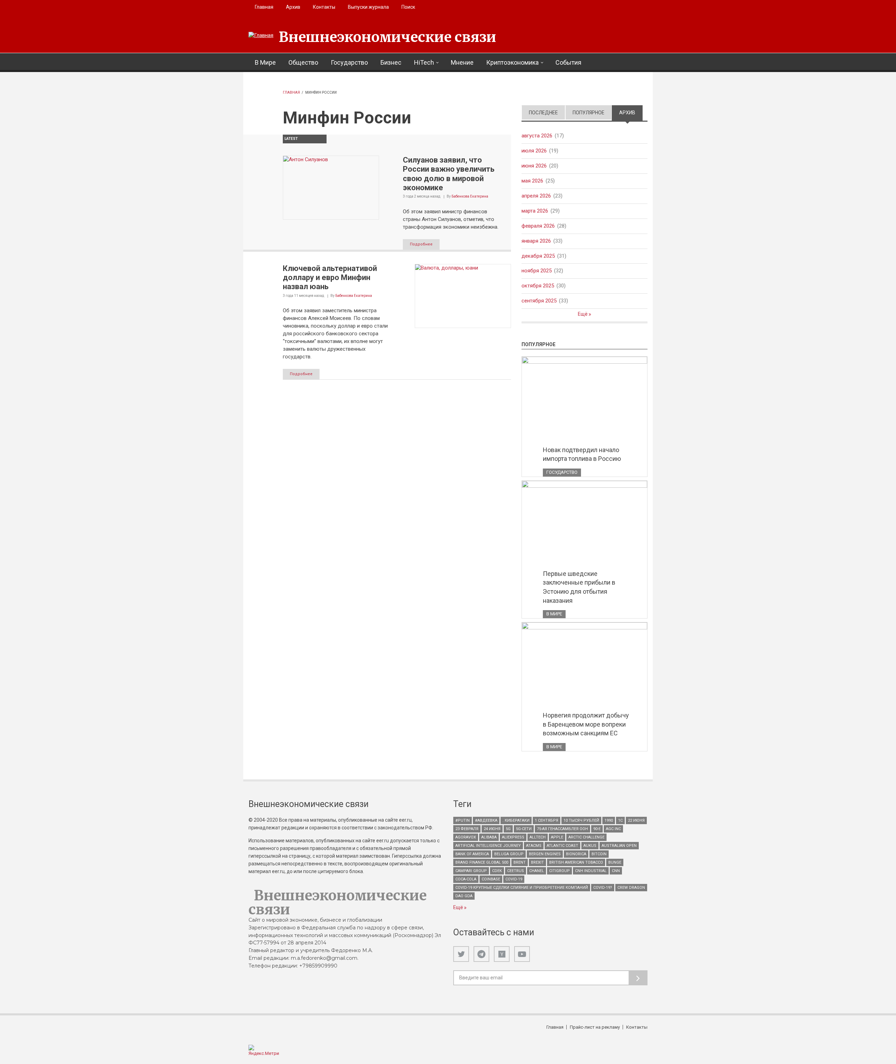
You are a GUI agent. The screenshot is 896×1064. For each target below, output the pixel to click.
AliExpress (513, 837)
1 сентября (546, 820)
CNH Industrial (591, 871)
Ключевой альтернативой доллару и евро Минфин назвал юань (330, 277)
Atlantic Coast (562, 845)
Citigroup (559, 871)
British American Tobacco (576, 862)
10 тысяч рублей (581, 820)
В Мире (265, 62)
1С (620, 820)
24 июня (492, 829)
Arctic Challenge (586, 837)
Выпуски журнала (368, 7)
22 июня (636, 820)
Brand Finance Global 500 (481, 862)
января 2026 (536, 241)
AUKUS (589, 845)
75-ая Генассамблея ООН (562, 829)
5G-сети (524, 829)
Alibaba (489, 837)
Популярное (588, 112)
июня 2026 (534, 166)
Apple (557, 837)
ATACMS (533, 845)
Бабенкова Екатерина (469, 196)
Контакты (324, 7)
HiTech (424, 62)
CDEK (497, 871)
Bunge (614, 862)
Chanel (536, 871)
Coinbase (491, 879)
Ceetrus (515, 871)
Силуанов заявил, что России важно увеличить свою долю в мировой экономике (449, 174)
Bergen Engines (545, 854)
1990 (608, 820)
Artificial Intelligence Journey (488, 845)
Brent (519, 862)
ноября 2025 (537, 270)
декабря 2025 (538, 256)
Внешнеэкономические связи (387, 37)
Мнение (462, 62)
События (568, 62)
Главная (264, 7)
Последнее (543, 112)
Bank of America (472, 854)
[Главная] (260, 36)
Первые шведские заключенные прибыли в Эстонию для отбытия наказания (579, 587)
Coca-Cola (465, 879)
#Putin (462, 820)
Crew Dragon (631, 887)
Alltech (538, 837)
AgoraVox (465, 837)
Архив (293, 7)
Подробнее (421, 244)
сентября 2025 (539, 301)
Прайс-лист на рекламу (595, 1027)
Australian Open (619, 845)
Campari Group (471, 871)
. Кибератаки (516, 820)
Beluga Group (509, 854)
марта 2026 (535, 211)
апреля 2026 (536, 196)
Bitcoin (599, 854)
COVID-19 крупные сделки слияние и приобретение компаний (521, 887)
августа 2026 (537, 136)
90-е (597, 829)
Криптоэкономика (512, 62)
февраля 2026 (538, 226)
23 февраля (466, 829)
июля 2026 (534, 151)
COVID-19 (513, 879)
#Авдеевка (486, 820)
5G (508, 829)
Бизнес (390, 62)
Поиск (408, 7)
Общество (303, 62)
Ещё (583, 314)
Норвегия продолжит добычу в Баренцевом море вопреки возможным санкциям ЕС (586, 724)
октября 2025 (538, 286)
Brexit (537, 862)
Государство (349, 62)
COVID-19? (602, 887)
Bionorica (576, 854)
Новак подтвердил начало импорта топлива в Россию (582, 454)
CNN (616, 871)
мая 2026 (532, 181)
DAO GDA (463, 896)
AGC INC (613, 829)
